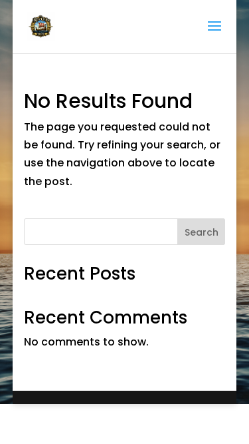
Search (201, 232)
